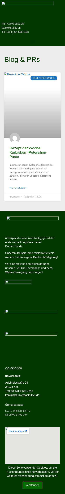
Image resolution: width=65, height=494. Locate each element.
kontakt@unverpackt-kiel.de (22, 395)
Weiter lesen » (18, 188)
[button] (32, 42)
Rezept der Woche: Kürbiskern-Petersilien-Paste (28, 152)
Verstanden (32, 485)
